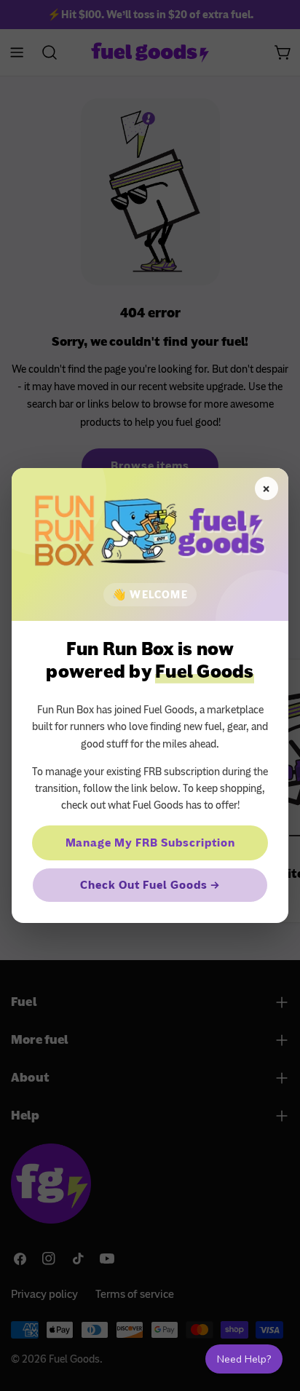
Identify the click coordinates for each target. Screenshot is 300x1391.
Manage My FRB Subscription (150, 843)
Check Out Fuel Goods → (149, 885)
